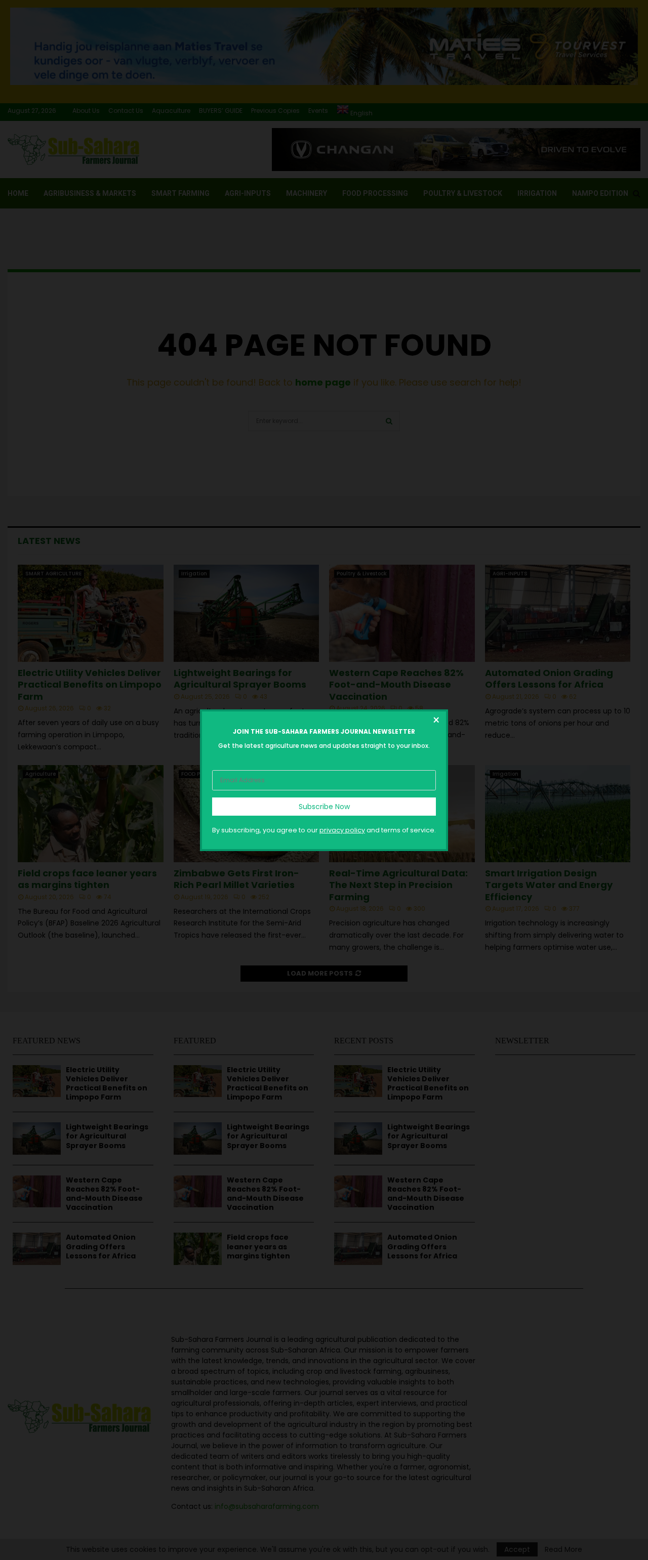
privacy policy (342, 829)
